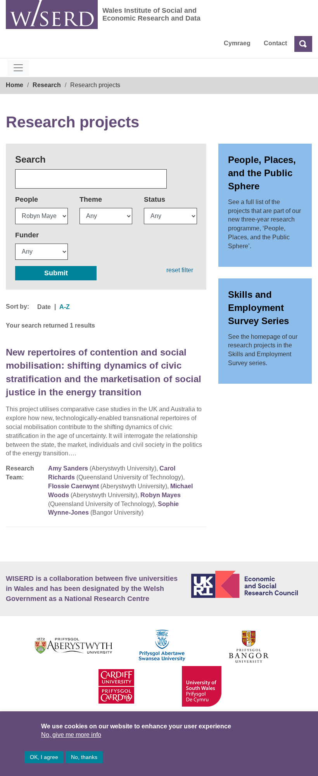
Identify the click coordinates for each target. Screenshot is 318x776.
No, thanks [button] (84, 757)
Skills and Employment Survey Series (258, 307)
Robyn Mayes (160, 495)
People (26, 199)
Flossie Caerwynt (73, 486)
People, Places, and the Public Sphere (262, 173)
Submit (56, 273)
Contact (275, 43)
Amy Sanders (68, 468)
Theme (91, 199)
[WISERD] (52, 14)
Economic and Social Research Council (251, 584)
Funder (27, 235)
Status (154, 199)
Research (47, 85)
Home (14, 85)
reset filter (179, 270)
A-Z (64, 307)
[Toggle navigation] (18, 68)
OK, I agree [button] (44, 757)
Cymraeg (237, 43)
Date (44, 307)
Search (30, 159)
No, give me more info (71, 734)
